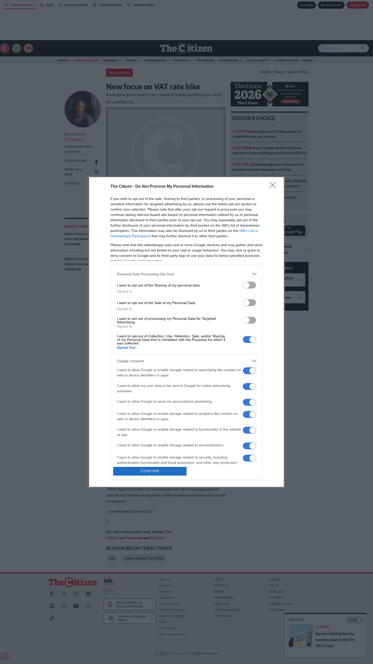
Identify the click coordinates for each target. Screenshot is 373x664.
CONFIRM (150, 471)
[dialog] (186, 332)
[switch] (249, 285)
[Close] (274, 187)
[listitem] (186, 274)
